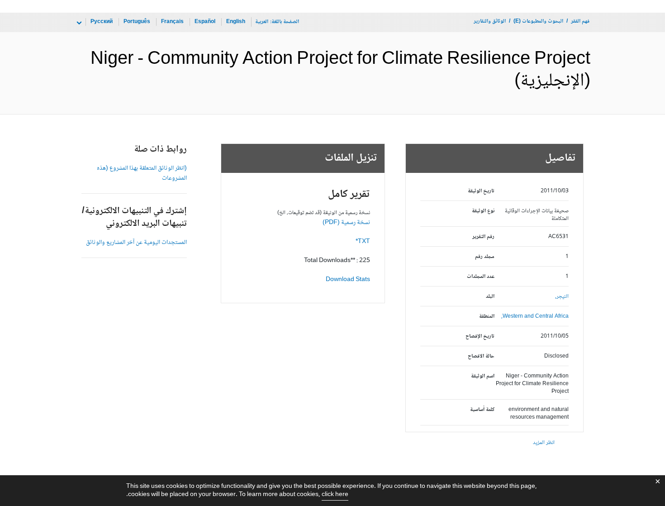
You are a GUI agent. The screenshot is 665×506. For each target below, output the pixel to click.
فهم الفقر (580, 21)
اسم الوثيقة (482, 376)
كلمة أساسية (482, 410)
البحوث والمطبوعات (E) (538, 21)
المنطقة (486, 316)
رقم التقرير (483, 237)
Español (205, 22)
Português (137, 22)
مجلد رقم (484, 257)
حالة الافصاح (481, 356)
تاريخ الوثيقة (481, 191)
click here (335, 494)
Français (172, 22)
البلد (490, 297)
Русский (101, 22)
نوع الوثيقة (483, 211)
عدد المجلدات (480, 277)
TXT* (363, 241)
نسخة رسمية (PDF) (346, 222)
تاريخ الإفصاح (480, 336)
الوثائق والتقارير (490, 21)
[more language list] (78, 23)
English (235, 22)
